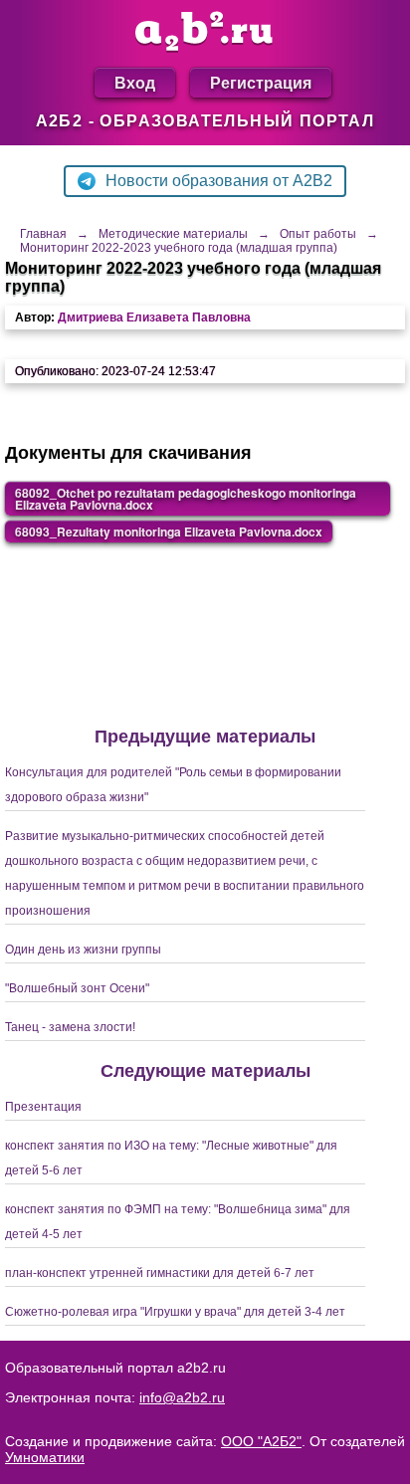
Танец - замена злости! (70, 1027)
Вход (134, 82)
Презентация (43, 1107)
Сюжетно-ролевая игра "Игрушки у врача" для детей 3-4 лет (175, 1312)
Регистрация (260, 82)
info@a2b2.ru (182, 1397)
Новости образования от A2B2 (218, 180)
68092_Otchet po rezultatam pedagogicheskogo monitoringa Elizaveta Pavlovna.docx (185, 499)
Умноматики (45, 1457)
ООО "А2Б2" (261, 1441)
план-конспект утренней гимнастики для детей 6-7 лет (159, 1273)
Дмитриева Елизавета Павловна (154, 317)
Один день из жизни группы (83, 949)
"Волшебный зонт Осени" (77, 988)
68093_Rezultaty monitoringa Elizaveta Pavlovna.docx (168, 531)
